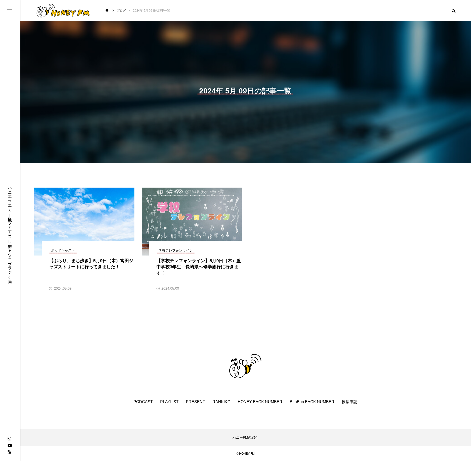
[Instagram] (9, 439)
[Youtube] (9, 445)
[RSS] (9, 452)
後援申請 (349, 402)
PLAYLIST (169, 402)
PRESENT (195, 402)
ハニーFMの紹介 (245, 437)
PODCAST (143, 402)
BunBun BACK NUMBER (312, 402)
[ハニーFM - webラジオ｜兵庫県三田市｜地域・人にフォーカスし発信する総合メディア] (63, 10)
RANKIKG (221, 402)
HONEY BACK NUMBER (260, 402)
